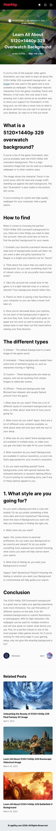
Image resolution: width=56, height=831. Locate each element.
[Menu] (51, 4)
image (6, 83)
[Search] (45, 5)
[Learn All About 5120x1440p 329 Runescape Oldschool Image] (28, 741)
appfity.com (16, 825)
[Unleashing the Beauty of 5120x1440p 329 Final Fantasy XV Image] (28, 695)
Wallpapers (29, 23)
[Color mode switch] (39, 4)
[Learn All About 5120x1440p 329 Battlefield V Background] (28, 786)
